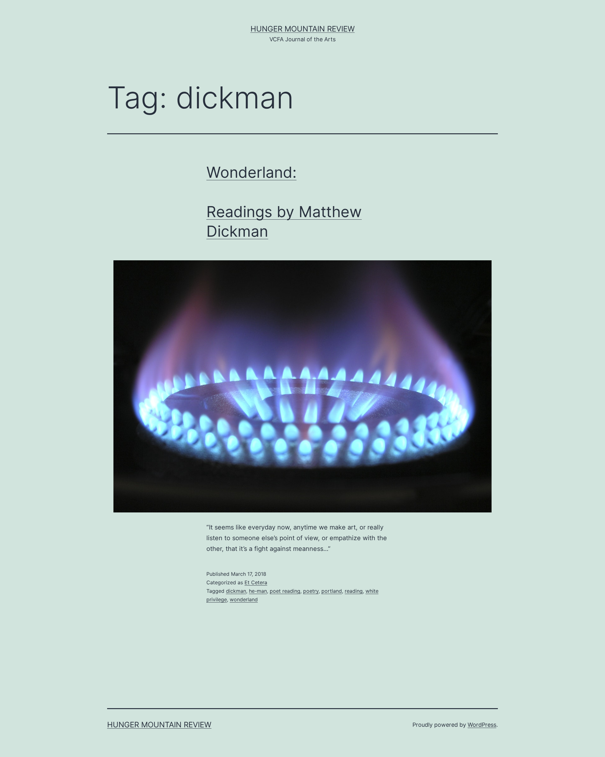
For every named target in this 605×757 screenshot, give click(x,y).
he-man (258, 591)
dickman (236, 591)
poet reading (285, 591)
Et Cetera (256, 582)
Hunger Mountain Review (303, 28)
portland (331, 591)
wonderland (244, 599)
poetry (311, 591)
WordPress (482, 724)
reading (354, 591)
